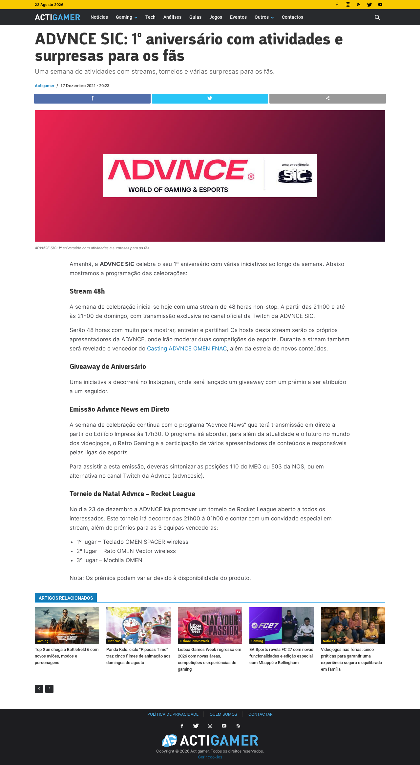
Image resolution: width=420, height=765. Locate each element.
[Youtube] (380, 4)
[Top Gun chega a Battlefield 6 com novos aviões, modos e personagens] (67, 625)
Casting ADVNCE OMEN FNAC (187, 348)
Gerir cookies (210, 756)
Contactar (260, 714)
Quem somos (223, 714)
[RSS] (359, 4)
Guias (195, 17)
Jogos (215, 17)
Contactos (292, 17)
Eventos (238, 17)
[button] (377, 18)
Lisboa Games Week (194, 641)
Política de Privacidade (173, 714)
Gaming (124, 17)
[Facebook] (337, 4)
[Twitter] (369, 4)
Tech (150, 17)
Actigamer (44, 85)
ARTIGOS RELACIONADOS (66, 598)
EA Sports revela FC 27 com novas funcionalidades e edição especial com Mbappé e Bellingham (281, 656)
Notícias (99, 17)
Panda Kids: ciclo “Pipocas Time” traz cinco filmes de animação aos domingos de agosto (138, 656)
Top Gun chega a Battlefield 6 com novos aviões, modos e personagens (66, 656)
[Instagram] (348, 4)
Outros (262, 17)
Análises (172, 17)
